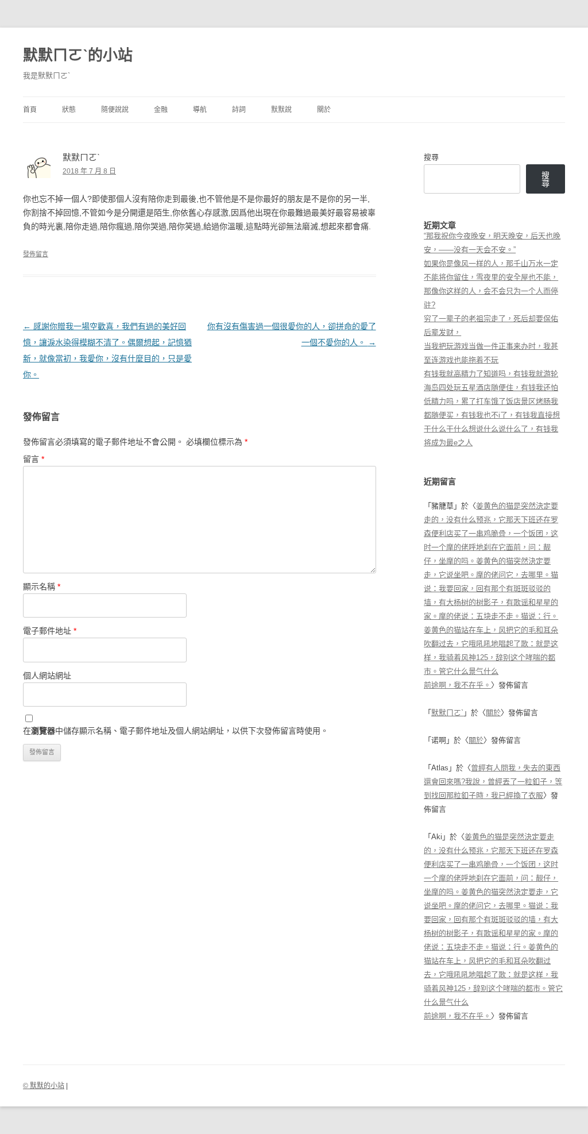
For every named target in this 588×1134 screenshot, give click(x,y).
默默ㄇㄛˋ (447, 712)
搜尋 (431, 157)
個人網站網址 (47, 675)
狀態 (69, 110)
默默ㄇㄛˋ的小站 (78, 55)
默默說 (281, 110)
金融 (161, 110)
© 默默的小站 (43, 1086)
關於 (324, 110)
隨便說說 (115, 110)
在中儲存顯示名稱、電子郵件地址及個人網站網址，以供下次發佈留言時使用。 (175, 730)
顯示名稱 (41, 586)
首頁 (30, 110)
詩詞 (239, 110)
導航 (200, 110)
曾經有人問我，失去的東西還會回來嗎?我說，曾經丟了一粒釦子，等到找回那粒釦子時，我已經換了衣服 (493, 781)
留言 (33, 459)
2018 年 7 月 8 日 (89, 171)
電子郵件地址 (49, 630)
